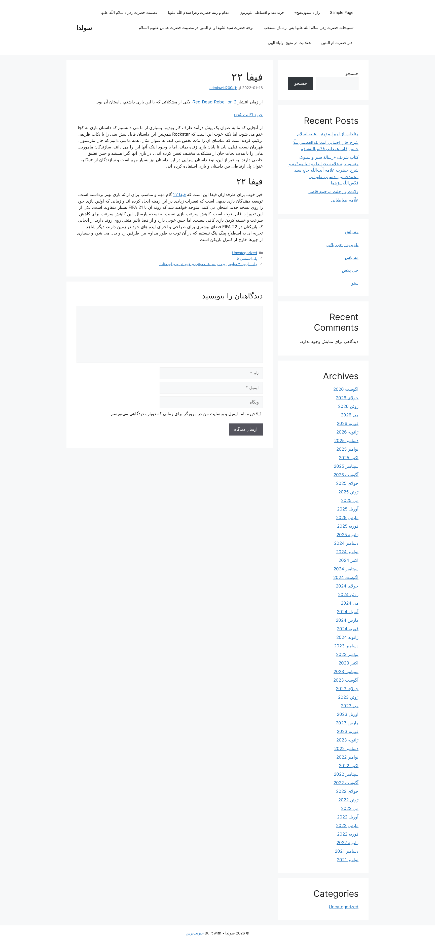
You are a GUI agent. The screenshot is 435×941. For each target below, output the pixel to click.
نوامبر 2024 (347, 551)
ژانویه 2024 (347, 637)
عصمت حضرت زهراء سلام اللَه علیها (129, 12)
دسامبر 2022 (346, 748)
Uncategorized (244, 253)
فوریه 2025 (347, 526)
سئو (354, 283)
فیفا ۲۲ (179, 194)
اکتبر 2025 (348, 457)
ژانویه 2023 (347, 739)
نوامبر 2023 (347, 654)
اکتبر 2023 (348, 662)
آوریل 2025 (347, 509)
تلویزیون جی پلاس (341, 244)
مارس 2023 (347, 722)
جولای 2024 (347, 586)
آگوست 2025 (346, 474)
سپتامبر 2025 (346, 466)
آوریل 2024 (347, 611)
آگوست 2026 (345, 389)
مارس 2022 (347, 825)
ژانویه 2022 (347, 842)
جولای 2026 (347, 397)
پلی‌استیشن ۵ (247, 258)
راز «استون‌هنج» (307, 12)
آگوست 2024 (345, 577)
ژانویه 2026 (347, 432)
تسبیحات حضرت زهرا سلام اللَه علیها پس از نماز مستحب (308, 27)
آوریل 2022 (347, 816)
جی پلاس (350, 270)
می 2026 (349, 414)
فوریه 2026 (347, 423)
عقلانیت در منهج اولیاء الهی (289, 42)
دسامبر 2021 (346, 851)
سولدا (84, 27)
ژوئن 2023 (348, 697)
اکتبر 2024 (348, 560)
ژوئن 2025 (348, 491)
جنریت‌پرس (195, 933)
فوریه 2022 (347, 834)
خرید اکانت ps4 (248, 114)
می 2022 (349, 808)
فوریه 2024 (347, 628)
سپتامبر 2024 (346, 568)
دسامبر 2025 (346, 440)
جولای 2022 (347, 791)
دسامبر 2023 (346, 645)
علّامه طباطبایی (344, 200)
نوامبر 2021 (347, 859)
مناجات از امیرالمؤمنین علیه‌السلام (327, 133)
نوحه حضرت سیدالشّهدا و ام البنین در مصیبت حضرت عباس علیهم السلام (196, 27)
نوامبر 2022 (347, 757)
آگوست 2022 (346, 782)
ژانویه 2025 (347, 534)
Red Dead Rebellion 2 (214, 101)
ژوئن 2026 (348, 406)
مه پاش (351, 231)
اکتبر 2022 (348, 765)
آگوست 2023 (345, 680)
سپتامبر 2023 (346, 671)
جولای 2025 (347, 483)
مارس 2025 (347, 517)
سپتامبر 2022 (346, 774)
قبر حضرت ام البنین (337, 42)
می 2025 (349, 500)
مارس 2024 (347, 620)
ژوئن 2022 (348, 799)
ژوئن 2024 (348, 594)
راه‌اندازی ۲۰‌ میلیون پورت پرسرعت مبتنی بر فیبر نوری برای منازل (208, 264)
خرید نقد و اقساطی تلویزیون (261, 12)
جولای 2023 (347, 688)
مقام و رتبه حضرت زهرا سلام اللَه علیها (198, 12)
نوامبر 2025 (347, 449)
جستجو (352, 73)
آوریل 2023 (347, 714)
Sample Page (341, 12)
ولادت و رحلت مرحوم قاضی (333, 191)
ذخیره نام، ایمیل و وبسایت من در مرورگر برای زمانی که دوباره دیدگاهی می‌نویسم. (184, 413)
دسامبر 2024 (346, 543)
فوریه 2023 (347, 731)
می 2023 (349, 705)
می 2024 (349, 603)
